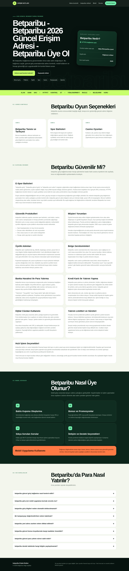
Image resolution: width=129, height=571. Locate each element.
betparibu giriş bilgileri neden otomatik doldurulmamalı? (36, 508)
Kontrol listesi (110, 3)
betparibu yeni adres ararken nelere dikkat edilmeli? (34, 523)
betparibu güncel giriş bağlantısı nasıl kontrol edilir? (34, 493)
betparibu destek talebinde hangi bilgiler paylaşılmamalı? (36, 546)
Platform (26, 80)
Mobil (94, 3)
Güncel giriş (17, 80)
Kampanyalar (53, 80)
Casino (45, 80)
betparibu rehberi (85, 3)
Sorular (101, 3)
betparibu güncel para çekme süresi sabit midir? (33, 539)
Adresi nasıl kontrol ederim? (23, 73)
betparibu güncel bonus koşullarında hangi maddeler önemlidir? (39, 531)
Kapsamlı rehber (43, 73)
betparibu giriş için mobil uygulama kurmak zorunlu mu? (36, 501)
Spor (39, 80)
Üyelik (33, 80)
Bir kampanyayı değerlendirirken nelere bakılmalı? (33, 516)
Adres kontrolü (73, 3)
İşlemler (62, 80)
